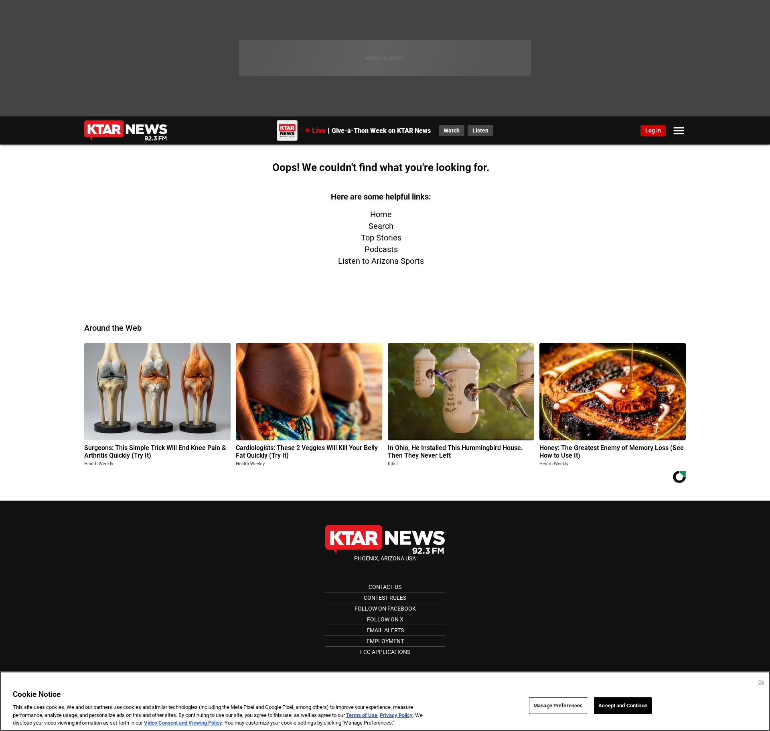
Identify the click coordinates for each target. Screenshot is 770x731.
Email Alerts (385, 630)
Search (381, 226)
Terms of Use (361, 715)
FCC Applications (385, 652)
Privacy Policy (396, 715)
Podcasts (381, 249)
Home (381, 214)
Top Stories (381, 237)
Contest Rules (385, 598)
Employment (385, 641)
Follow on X (385, 619)
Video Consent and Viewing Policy (183, 723)
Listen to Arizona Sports (381, 261)
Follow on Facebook (385, 608)
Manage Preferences (558, 705)
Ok (761, 682)
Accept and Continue (622, 705)
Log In (653, 130)
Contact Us (385, 587)
